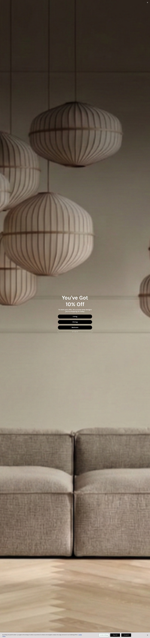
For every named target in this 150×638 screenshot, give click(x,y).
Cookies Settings (104, 635)
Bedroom (75, 327)
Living (75, 316)
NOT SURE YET (75, 331)
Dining (75, 322)
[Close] (147, 635)
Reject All (115, 635)
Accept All (126, 635)
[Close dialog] (147, 2)
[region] (75, 635)
